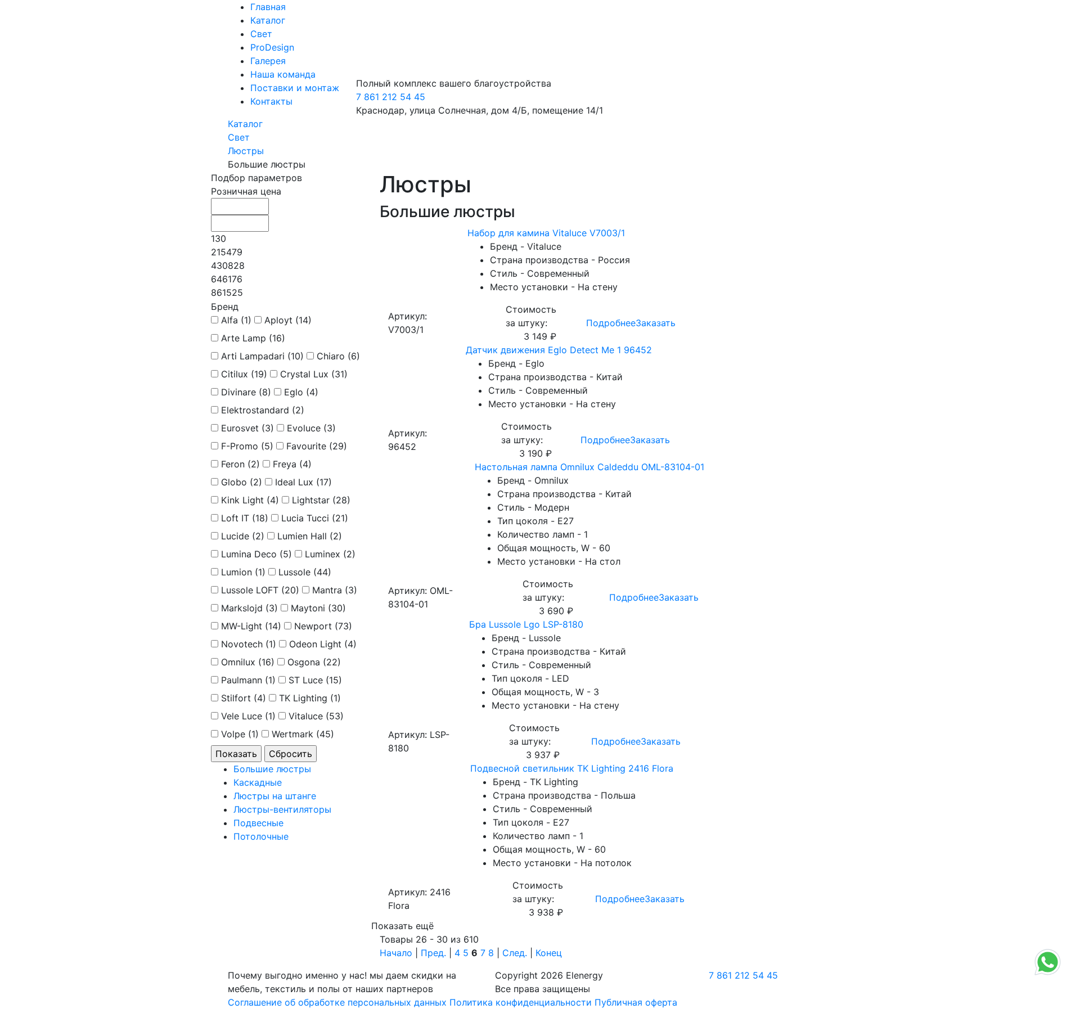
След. (514, 952)
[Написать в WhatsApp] (1047, 974)
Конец (549, 952)
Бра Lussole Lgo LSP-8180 (526, 624)
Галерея (268, 60)
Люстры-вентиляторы (282, 809)
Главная (268, 6)
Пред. (433, 952)
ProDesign (272, 47)
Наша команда (283, 74)
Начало (396, 952)
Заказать (656, 322)
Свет (261, 33)
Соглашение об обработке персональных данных (337, 1002)
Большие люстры (272, 768)
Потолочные (261, 836)
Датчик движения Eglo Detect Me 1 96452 (559, 349)
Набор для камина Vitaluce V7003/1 (546, 232)
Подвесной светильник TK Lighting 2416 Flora (571, 768)
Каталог (267, 20)
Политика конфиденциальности (520, 1002)
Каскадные (257, 782)
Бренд (224, 306)
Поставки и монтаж (294, 87)
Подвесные (258, 822)
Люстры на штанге (274, 795)
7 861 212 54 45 (390, 96)
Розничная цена (246, 191)
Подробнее (611, 322)
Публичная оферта (636, 1002)
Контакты (271, 101)
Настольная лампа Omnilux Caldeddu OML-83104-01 (589, 466)
